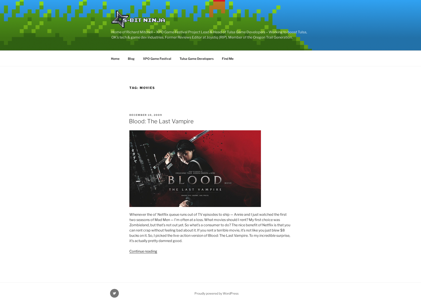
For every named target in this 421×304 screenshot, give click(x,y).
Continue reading (143, 251)
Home (115, 58)
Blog (131, 58)
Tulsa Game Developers (197, 58)
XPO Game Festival (157, 58)
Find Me (228, 58)
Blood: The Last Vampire (161, 121)
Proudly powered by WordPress (216, 293)
